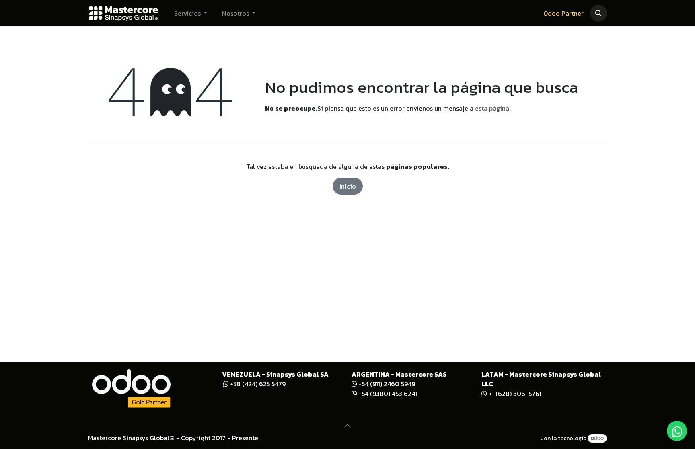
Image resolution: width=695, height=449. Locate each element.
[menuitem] (190, 13)
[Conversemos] (677, 431)
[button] (598, 13)
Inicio (347, 186)
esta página (492, 108)
